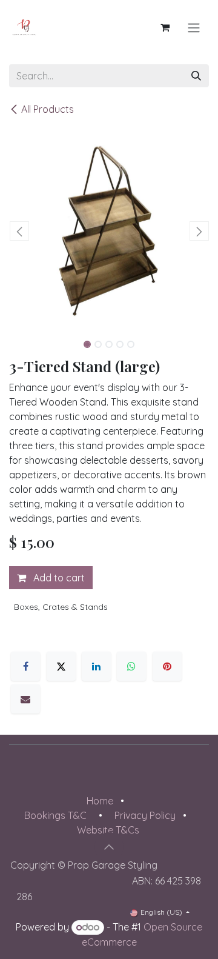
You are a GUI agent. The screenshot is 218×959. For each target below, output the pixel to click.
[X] (61, 666)
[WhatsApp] (131, 666)
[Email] (25, 698)
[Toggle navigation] (194, 27)
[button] (19, 231)
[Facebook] (25, 666)
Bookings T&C (55, 815)
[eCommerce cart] (165, 27)
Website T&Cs (108, 830)
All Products (47, 109)
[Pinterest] (167, 666)
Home (100, 801)
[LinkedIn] (96, 666)
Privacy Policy (145, 815)
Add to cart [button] (58, 578)
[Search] (196, 75)
